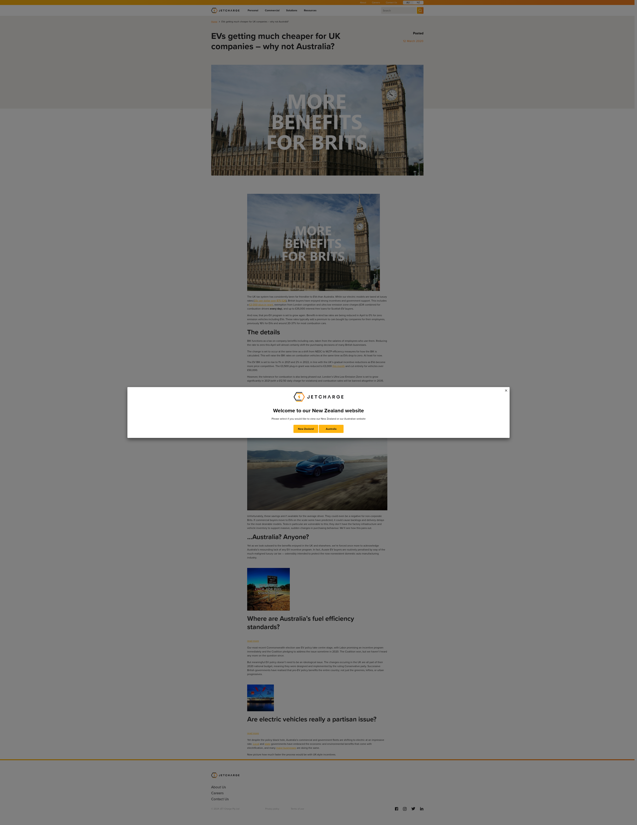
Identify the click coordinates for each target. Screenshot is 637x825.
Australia (331, 429)
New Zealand (306, 429)
